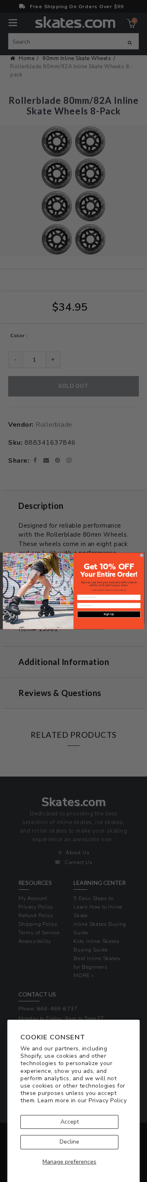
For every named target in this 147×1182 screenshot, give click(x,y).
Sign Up (109, 614)
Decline (69, 1142)
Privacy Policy (108, 1100)
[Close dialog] (141, 555)
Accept (69, 1122)
